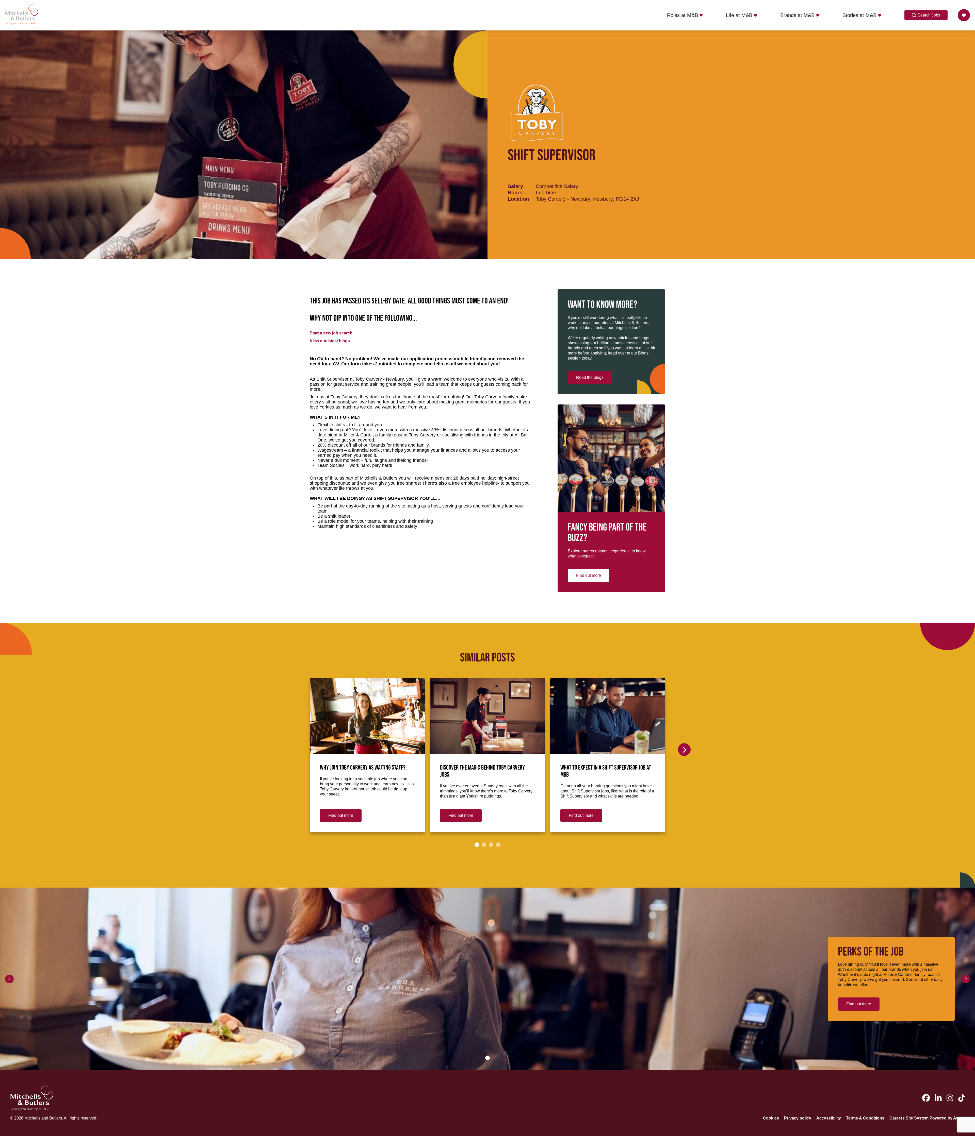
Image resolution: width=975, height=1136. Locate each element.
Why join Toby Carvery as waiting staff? (362, 767)
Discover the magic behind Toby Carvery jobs (482, 771)
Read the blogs (590, 377)
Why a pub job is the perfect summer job (843, 767)
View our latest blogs (330, 341)
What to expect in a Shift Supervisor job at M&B (605, 771)
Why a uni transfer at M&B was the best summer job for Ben (722, 771)
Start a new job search (331, 333)
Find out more (588, 575)
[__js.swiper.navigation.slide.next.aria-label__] (684, 749)
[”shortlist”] (964, 15)
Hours (515, 192)
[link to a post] (367, 716)
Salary (515, 186)
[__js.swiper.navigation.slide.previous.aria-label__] (9, 979)
